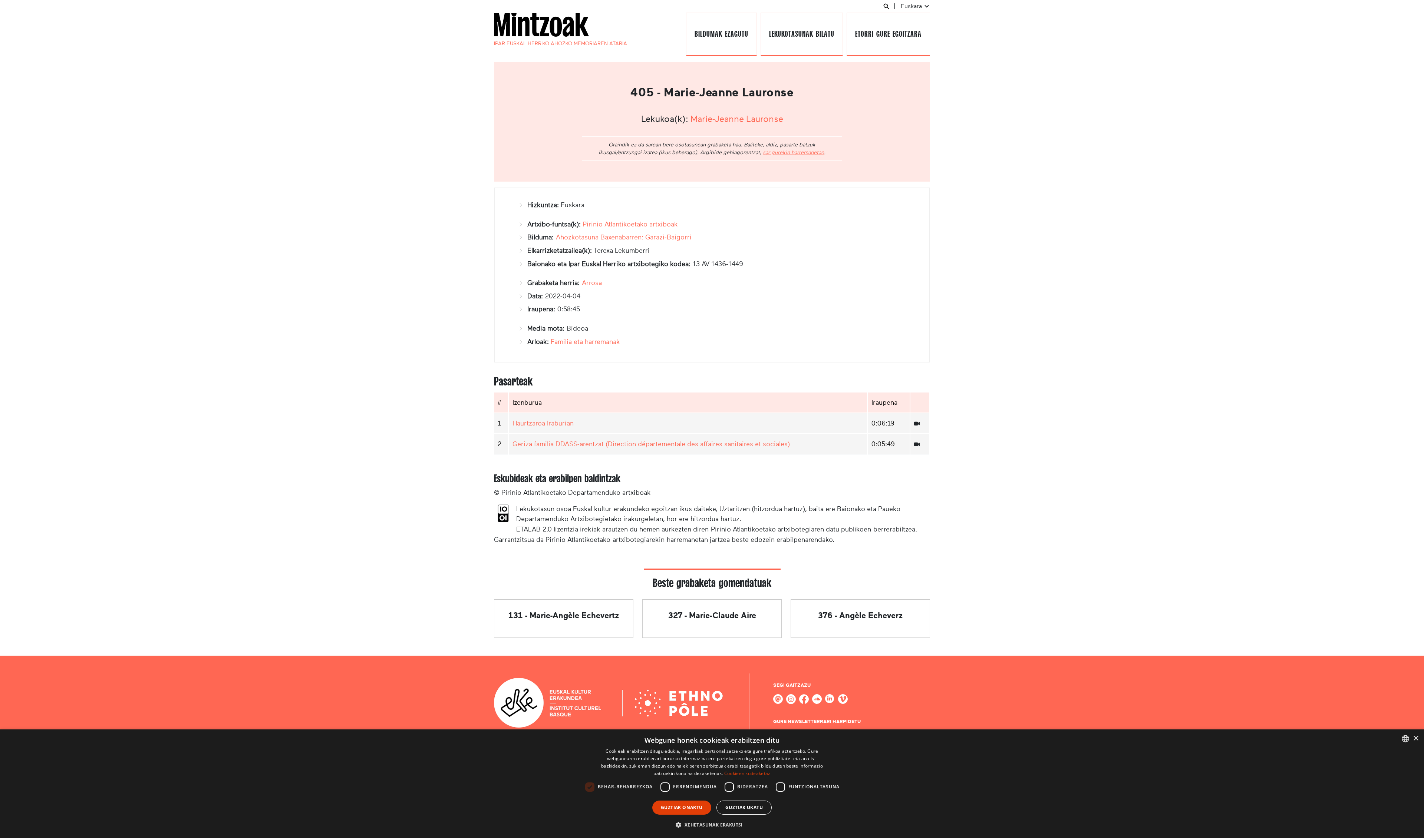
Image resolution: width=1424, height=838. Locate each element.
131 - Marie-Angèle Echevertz (563, 615)
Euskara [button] (912, 6)
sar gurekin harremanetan (793, 152)
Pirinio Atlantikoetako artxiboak (630, 224)
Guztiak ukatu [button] (744, 807)
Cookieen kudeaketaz (747, 773)
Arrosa (592, 282)
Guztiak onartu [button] (682, 807)
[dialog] (712, 783)
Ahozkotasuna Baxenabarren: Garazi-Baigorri (624, 237)
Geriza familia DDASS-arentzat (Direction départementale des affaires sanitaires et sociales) (651, 444)
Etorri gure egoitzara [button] (888, 34)
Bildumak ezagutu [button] (721, 34)
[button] (711, 824)
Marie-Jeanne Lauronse (736, 119)
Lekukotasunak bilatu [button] (801, 34)
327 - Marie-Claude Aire (712, 615)
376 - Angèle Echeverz (860, 615)
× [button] (1415, 738)
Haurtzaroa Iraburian (543, 423)
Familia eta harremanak (585, 341)
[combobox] (1405, 738)
